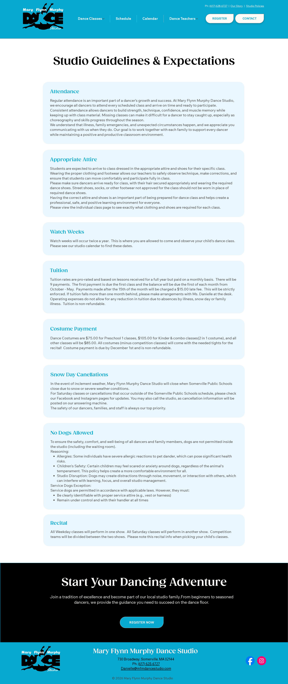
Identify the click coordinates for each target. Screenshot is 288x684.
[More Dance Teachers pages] (197, 19)
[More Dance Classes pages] (103, 19)
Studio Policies (255, 6)
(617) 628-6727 (218, 6)
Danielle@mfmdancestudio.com (146, 668)
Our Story (237, 6)
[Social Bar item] (250, 660)
